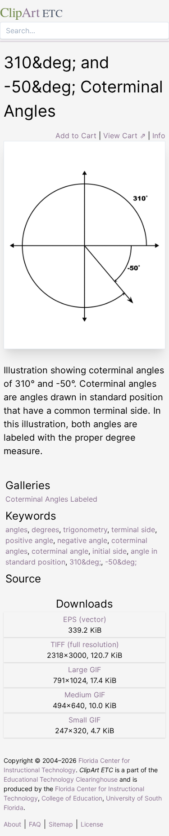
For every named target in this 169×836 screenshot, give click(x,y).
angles (16, 529)
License (92, 824)
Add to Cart (75, 135)
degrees (45, 529)
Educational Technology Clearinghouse (61, 779)
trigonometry (85, 529)
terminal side (133, 529)
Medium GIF (84, 694)
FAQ (35, 824)
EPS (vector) (84, 619)
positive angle (29, 540)
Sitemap (61, 824)
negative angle (82, 540)
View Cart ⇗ (124, 135)
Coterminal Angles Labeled (51, 499)
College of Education (71, 798)
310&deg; (85, 561)
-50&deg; (121, 561)
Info (158, 135)
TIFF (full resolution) (84, 644)
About (12, 824)
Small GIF (84, 719)
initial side (109, 551)
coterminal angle (60, 551)
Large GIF (84, 669)
